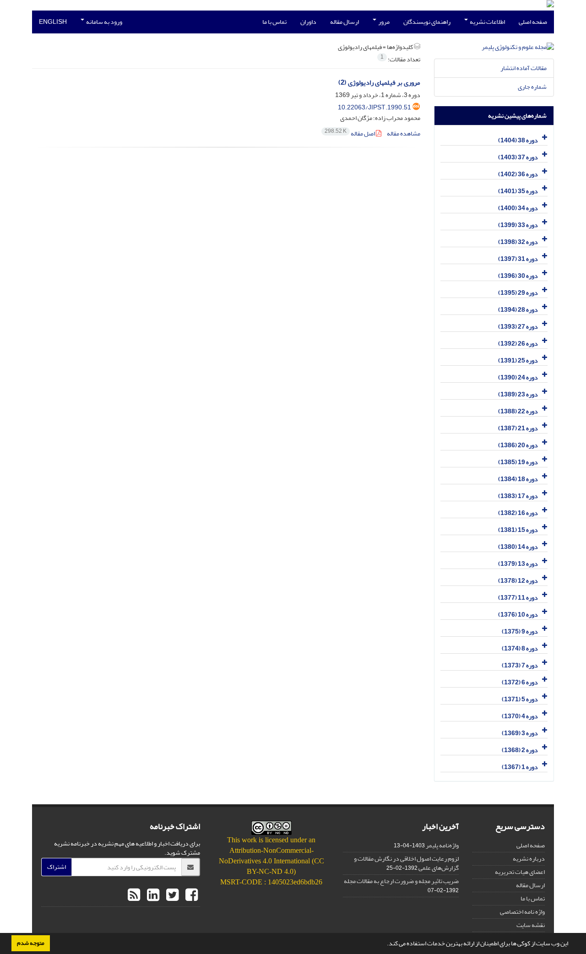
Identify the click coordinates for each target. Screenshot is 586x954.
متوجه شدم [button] (30, 943)
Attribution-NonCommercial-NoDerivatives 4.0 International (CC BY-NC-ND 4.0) (271, 860)
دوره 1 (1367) (520, 767)
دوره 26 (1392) (518, 343)
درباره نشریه (529, 858)
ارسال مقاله (344, 22)
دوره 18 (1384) (518, 479)
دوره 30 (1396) (518, 276)
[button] (384, 944)
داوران (308, 22)
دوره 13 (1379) (518, 564)
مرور (383, 22)
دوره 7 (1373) (520, 665)
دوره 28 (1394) (518, 310)
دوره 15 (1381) (518, 530)
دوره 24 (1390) (518, 377)
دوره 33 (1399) (518, 225)
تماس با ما (274, 22)
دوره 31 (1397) (518, 259)
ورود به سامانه (103, 22)
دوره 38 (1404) (518, 140)
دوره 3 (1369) (520, 733)
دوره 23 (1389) (518, 394)
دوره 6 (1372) (520, 682)
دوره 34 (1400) (518, 208)
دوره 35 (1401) (518, 191)
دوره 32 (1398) (518, 242)
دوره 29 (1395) (518, 293)
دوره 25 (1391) (518, 360)
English (53, 22)
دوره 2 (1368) (520, 750)
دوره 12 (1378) (518, 581)
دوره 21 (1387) (518, 428)
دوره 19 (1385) (518, 462)
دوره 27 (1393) (518, 326)
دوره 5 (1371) (520, 699)
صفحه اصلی (533, 22)
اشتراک (56, 867)
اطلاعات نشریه (487, 22)
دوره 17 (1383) (518, 496)
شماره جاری (532, 87)
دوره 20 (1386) (518, 445)
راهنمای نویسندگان (426, 22)
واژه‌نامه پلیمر (442, 845)
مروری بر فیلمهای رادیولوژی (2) (379, 82)
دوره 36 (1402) (518, 174)
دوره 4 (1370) (520, 716)
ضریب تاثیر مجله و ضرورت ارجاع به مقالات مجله (401, 881)
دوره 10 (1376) (518, 614)
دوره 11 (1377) (518, 597)
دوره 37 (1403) (518, 157)
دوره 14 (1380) (518, 547)
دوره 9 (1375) (520, 631)
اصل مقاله (350, 133)
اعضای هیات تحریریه (520, 872)
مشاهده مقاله (403, 133)
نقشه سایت (530, 925)
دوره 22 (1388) (518, 411)
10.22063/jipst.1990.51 (374, 107)
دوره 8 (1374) (520, 648)
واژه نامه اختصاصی (522, 911)
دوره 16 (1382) (518, 513)
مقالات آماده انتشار (523, 68)
